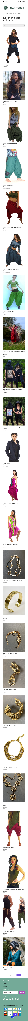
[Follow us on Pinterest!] (10, 999)
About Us (5, 983)
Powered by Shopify (19, 1005)
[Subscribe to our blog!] (18, 999)
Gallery (4, 984)
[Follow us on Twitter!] (7, 999)
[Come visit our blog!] (16, 999)
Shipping (5, 986)
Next (19, 975)
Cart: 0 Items (22, 1)
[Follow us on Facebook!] (4, 999)
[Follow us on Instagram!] (13, 999)
